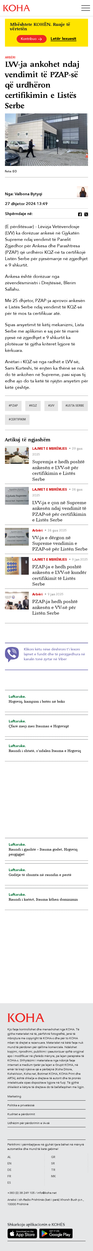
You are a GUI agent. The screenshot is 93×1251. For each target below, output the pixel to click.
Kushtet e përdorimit (21, 1114)
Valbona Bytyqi (28, 194)
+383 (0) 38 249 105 (21, 1193)
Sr (53, 1163)
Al (9, 1157)
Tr (53, 1170)
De (9, 1170)
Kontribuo (29, 39)
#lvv (51, 406)
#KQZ (33, 406)
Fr (9, 1176)
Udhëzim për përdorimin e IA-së (28, 1123)
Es (9, 1182)
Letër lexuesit (63, 39)
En (9, 1163)
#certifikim (17, 419)
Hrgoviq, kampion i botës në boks (37, 701)
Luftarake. (17, 696)
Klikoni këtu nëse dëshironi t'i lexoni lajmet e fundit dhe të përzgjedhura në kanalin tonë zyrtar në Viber (54, 654)
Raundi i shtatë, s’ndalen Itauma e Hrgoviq (45, 751)
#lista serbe (74, 406)
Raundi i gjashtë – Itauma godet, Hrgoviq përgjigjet (43, 851)
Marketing (14, 1096)
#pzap (13, 406)
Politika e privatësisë (20, 1105)
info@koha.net (47, 1193)
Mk (53, 1176)
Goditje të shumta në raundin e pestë (40, 875)
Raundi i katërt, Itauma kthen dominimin (43, 899)
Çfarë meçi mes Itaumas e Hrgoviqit (39, 726)
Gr (53, 1157)
